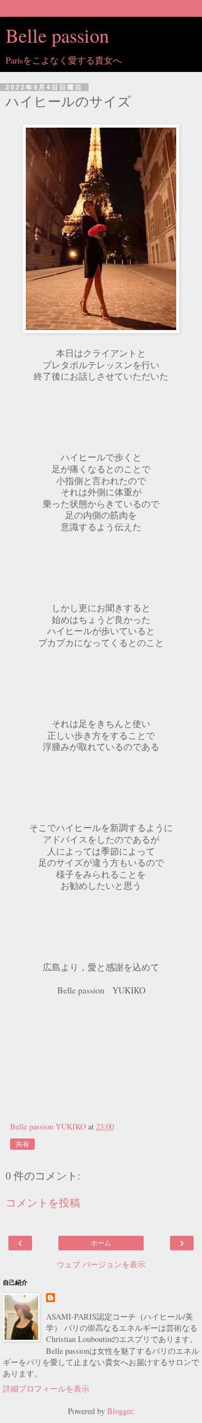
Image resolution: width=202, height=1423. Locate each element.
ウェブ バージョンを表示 (101, 1264)
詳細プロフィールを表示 (46, 1388)
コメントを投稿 (43, 1202)
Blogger (119, 1411)
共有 (22, 1144)
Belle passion (57, 35)
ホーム (101, 1243)
